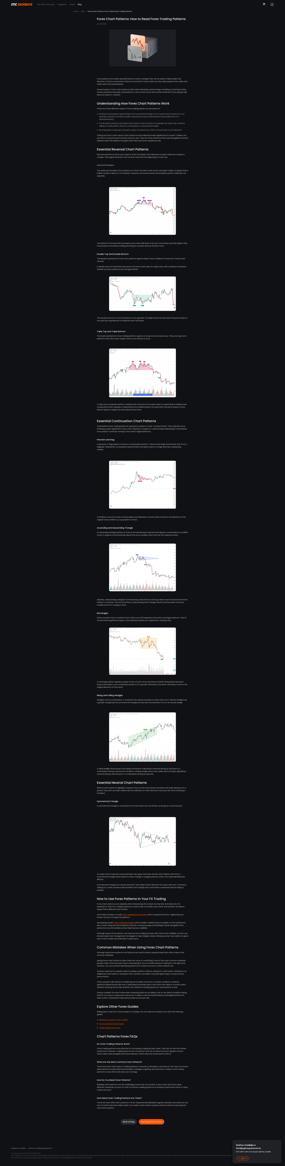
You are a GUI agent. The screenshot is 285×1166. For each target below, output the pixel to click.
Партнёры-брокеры (46, 4)
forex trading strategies (124, 922)
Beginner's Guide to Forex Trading (113, 1019)
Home (75, 11)
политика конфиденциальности (40, 1148)
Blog (79, 4)
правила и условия (18, 1148)
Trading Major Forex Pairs (109, 1027)
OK (242, 1158)
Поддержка (62, 4)
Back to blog (128, 1121)
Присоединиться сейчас (151, 1121)
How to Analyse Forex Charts (111, 1023)
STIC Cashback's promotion (135, 914)
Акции (72, 4)
